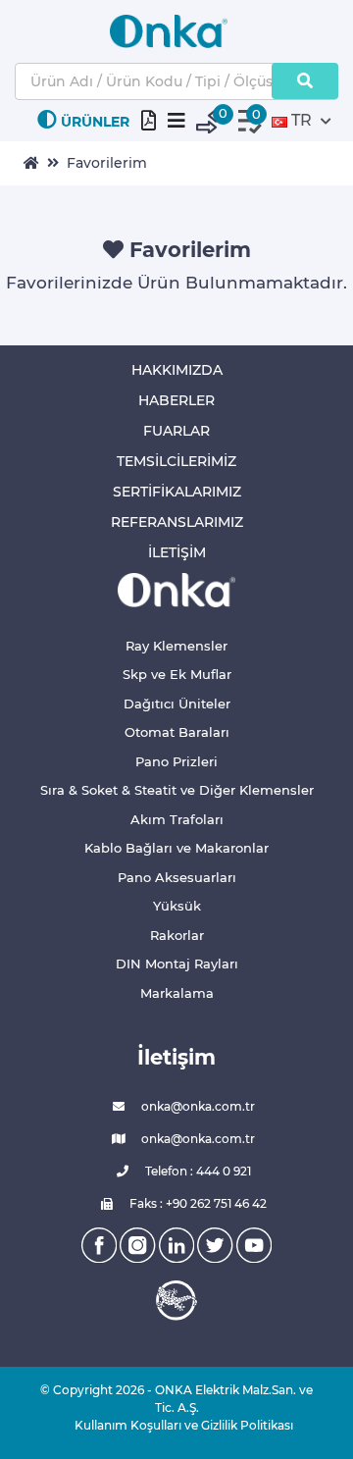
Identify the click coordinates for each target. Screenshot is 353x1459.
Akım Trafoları (177, 819)
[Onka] (176, 589)
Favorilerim (107, 163)
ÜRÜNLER (95, 121)
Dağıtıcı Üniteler (177, 703)
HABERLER (176, 400)
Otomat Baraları (177, 732)
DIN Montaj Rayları (177, 963)
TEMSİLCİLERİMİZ (176, 461)
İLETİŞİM (177, 552)
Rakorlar (177, 935)
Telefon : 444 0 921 (196, 1171)
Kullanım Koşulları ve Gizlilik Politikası (176, 1425)
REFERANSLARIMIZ (177, 522)
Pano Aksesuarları (177, 877)
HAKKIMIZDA (177, 370)
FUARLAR (176, 431)
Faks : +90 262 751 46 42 (196, 1203)
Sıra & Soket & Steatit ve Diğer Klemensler (177, 790)
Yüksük (177, 905)
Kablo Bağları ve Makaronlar (176, 848)
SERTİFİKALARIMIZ (177, 491)
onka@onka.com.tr (196, 1106)
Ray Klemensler (176, 645)
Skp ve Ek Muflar (177, 674)
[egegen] (176, 1300)
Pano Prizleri (176, 761)
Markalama (177, 993)
